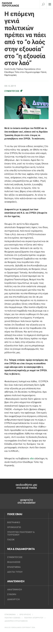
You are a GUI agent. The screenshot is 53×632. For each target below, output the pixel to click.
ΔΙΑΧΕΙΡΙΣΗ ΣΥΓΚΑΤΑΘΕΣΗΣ (16, 621)
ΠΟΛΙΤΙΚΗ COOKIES (12, 618)
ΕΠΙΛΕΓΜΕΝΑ (14, 567)
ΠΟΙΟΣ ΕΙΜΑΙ (14, 514)
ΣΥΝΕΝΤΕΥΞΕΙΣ (11, 91)
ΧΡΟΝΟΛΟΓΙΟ (14, 527)
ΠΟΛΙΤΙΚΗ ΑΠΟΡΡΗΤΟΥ (33, 618)
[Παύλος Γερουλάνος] (11, 4)
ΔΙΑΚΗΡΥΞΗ (13, 599)
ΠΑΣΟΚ (11, 539)
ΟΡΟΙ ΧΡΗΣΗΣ (25, 614)
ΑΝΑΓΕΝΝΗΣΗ (15, 581)
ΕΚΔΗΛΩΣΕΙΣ (13, 562)
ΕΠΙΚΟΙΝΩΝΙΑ (10, 614)
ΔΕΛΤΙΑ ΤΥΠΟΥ (15, 572)
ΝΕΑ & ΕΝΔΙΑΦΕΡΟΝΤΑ (21, 549)
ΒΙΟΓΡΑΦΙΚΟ (13, 522)
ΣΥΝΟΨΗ (11, 594)
